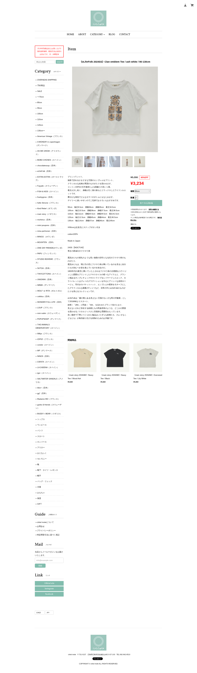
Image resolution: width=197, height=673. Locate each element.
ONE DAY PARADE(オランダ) (49, 248)
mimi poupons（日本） (47, 225)
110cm (40, 119)
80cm (39, 102)
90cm (39, 108)
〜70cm (40, 97)
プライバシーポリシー (46, 530)
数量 (132, 198)
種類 (132, 191)
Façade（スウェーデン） (48, 186)
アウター (41, 447)
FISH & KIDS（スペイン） (48, 191)
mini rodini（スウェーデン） (49, 313)
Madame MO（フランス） (48, 399)
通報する (133, 224)
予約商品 (41, 85)
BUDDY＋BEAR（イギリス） (49, 414)
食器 (39, 498)
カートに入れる (146, 203)
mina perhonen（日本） (47, 231)
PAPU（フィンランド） (47, 253)
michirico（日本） (44, 220)
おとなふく (42, 453)
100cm (40, 114)
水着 (39, 487)
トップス (41, 419)
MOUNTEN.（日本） (46, 242)
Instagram (49, 588)
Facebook (49, 594)
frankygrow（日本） (45, 197)
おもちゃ (41, 493)
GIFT (39, 504)
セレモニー (42, 459)
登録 (40, 566)
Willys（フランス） (45, 333)
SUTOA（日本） (44, 268)
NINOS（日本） (44, 356)
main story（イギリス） (47, 214)
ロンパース (42, 442)
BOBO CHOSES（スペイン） (49, 160)
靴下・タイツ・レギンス (47, 470)
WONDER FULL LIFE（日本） (50, 302)
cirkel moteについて (45, 522)
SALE (39, 91)
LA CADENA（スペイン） (48, 367)
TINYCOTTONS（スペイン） (49, 274)
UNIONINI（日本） (45, 279)
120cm (40, 125)
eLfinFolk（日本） (45, 171)
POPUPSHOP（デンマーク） (49, 319)
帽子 (39, 476)
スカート (41, 436)
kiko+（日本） (43, 388)
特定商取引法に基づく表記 (48, 535)
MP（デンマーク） (45, 350)
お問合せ (40, 526)
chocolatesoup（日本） (47, 165)
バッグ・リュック (44, 481)
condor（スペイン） (45, 345)
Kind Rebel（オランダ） (47, 208)
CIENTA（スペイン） (46, 362)
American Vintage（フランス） (50, 136)
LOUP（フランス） (45, 308)
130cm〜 (41, 131)
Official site (49, 583)
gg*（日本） (42, 393)
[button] (97, 34)
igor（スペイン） (44, 373)
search (60, 62)
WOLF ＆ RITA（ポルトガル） (50, 291)
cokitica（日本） (44, 296)
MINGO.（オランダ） (46, 237)
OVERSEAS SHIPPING (47, 80)
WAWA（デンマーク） (46, 285)
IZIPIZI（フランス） (45, 339)
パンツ (40, 430)
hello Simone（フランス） (48, 203)
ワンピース (42, 425)
